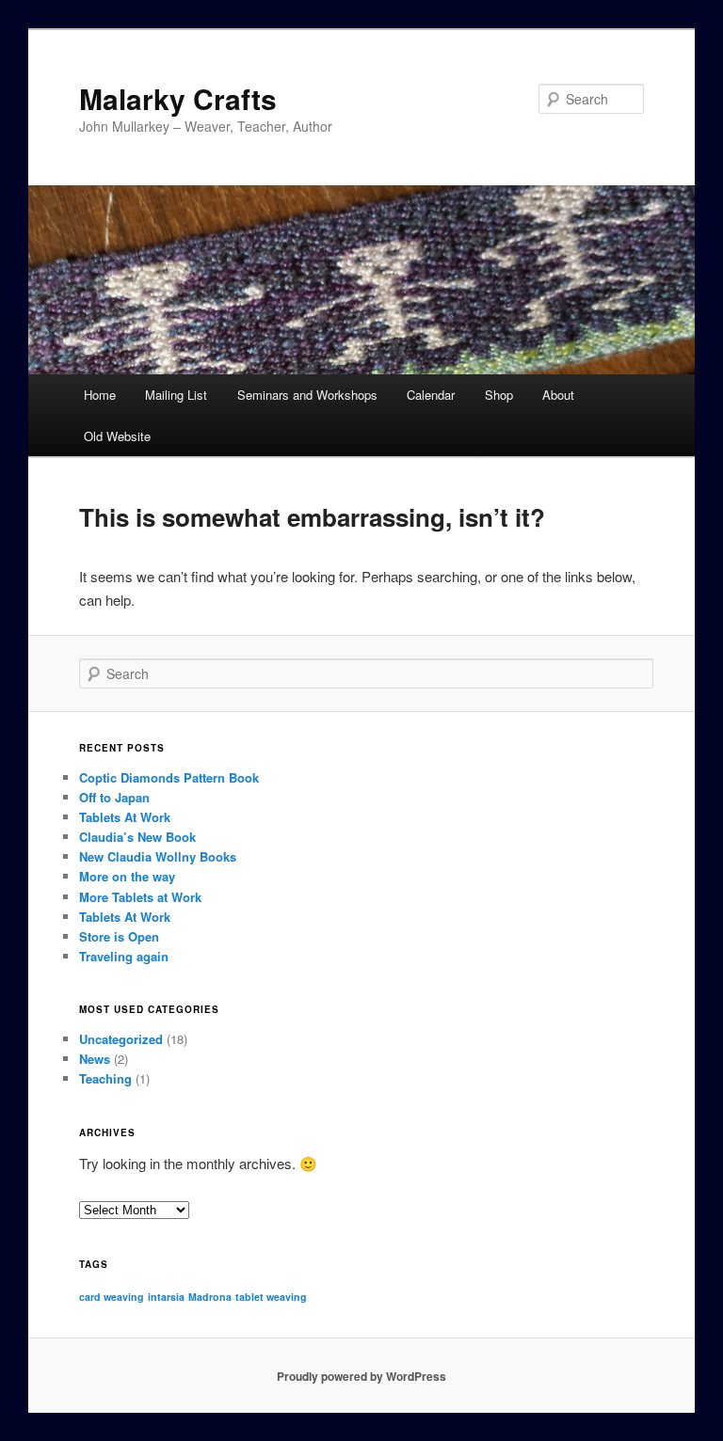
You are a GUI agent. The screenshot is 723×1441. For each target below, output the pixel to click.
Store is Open (119, 936)
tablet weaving (271, 1297)
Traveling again (124, 956)
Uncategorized (121, 1039)
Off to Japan (114, 797)
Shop (499, 395)
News (94, 1059)
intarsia (166, 1297)
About (558, 395)
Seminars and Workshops (307, 395)
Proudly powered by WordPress (361, 1376)
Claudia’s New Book (137, 837)
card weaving (111, 1297)
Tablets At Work (124, 817)
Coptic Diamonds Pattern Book (169, 777)
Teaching (105, 1078)
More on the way (127, 876)
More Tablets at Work (140, 897)
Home (100, 395)
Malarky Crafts (178, 98)
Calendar (431, 395)
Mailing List (176, 395)
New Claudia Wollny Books (157, 856)
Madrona (210, 1297)
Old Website (117, 436)
